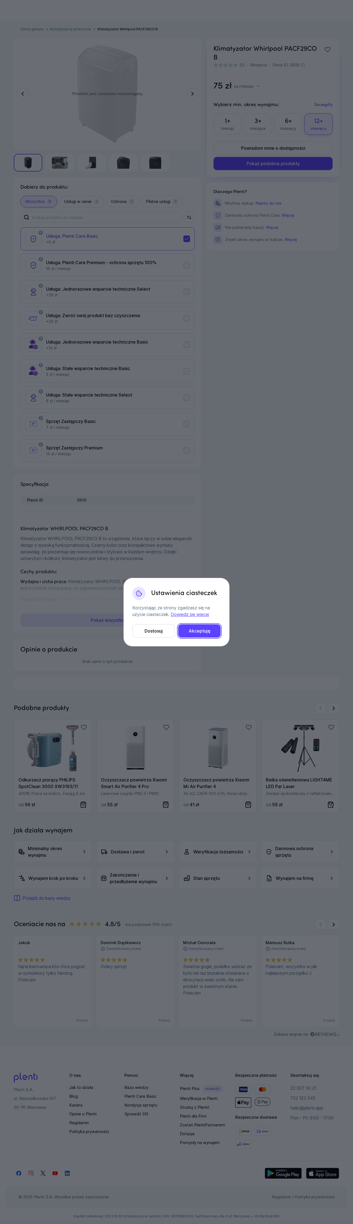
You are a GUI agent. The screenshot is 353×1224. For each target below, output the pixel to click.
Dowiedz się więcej (190, 614)
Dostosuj (154, 631)
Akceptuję (199, 631)
